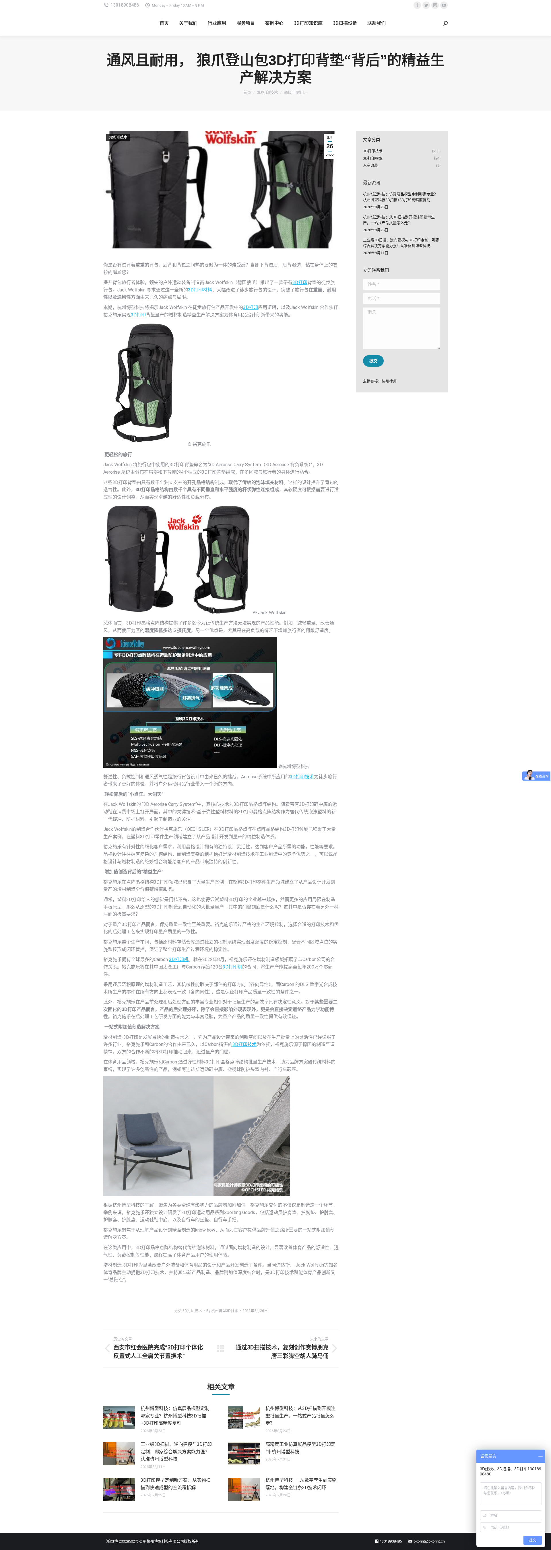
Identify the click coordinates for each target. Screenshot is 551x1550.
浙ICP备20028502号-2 (124, 1541)
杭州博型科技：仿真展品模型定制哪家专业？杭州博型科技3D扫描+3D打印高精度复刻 (175, 1416)
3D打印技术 (118, 137)
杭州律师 (389, 381)
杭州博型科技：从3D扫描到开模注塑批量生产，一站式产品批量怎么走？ (300, 1416)
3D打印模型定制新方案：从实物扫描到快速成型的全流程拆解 (176, 1483)
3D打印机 (179, 959)
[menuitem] (164, 23)
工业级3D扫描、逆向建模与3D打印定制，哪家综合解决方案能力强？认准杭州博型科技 (176, 1452)
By (222, 1310)
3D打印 (299, 282)
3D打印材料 (200, 290)
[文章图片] (119, 1417)
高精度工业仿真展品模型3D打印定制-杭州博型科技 (300, 1448)
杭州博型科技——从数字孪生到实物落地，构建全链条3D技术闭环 (301, 1483)
